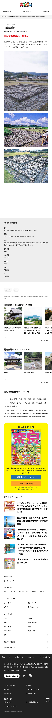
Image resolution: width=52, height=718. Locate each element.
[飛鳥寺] (13, 363)
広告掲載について (32, 693)
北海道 (30, 619)
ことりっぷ (7, 702)
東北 (5, 623)
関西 (11, 16)
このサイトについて (10, 685)
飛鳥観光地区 (34, 16)
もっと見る (44, 340)
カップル (21, 592)
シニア (16, 290)
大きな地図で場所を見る (28, 230)
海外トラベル (27, 11)
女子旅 (34, 592)
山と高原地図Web (32, 702)
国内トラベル (7, 11)
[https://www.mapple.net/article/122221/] (13, 319)
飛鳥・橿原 (21, 16)
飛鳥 (27, 16)
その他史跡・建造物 (20, 31)
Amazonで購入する (26, 484)
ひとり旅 (41, 592)
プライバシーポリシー (33, 689)
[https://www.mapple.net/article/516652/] (33, 320)
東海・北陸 (7, 627)
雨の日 (6, 592)
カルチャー (45, 11)
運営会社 (29, 685)
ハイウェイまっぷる (10, 706)
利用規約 (6, 689)
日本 (7, 16)
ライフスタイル (33, 607)
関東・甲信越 (32, 623)
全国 (5, 619)
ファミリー (8, 290)
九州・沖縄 (31, 631)
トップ (3, 16)
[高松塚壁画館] (33, 363)
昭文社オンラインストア (26, 477)
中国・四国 (7, 631)
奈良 (15, 16)
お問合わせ (7, 693)
